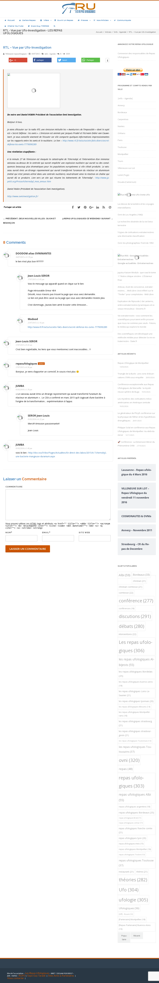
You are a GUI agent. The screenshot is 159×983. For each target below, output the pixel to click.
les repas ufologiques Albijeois (136, 662)
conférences (126, 608)
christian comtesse (130, 586)
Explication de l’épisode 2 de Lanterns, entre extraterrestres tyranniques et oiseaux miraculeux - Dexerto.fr (136, 305)
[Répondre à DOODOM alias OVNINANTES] (109, 254)
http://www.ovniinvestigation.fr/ (22, 196)
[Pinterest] (85, 207)
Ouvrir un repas (65, 20)
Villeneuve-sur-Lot (126, 168)
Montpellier (123, 154)
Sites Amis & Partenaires (61, 975)
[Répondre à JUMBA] (109, 386)
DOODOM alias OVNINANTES (33, 253)
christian (139, 580)
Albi (124, 575)
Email (45, 532)
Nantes (121, 126)
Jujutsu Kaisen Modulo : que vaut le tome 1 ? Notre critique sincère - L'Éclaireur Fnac (137, 276)
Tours (120, 161)
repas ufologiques (131, 782)
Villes (46, 20)
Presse (84, 20)
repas (126, 769)
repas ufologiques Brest (130, 818)
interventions (127, 634)
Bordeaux (122, 112)
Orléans (121, 133)
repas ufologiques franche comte (135, 830)
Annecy (121, 105)
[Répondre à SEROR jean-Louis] (109, 416)
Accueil (11, 20)
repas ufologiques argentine (134, 806)
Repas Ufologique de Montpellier (133, 363)
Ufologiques (129, 908)
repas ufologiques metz (131, 843)
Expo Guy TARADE (40, 26)
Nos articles (103, 20)
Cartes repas (29, 20)
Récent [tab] (137, 935)
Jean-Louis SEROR (39, 275)
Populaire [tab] (124, 937)
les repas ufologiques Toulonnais (135, 741)
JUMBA (20, 386)
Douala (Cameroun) (127, 182)
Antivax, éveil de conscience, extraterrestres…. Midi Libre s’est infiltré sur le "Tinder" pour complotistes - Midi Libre (136, 290)
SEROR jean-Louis (39, 415)
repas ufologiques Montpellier (135, 849)
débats (131, 626)
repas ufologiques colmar (131, 823)
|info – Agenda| (125, 98)
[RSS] (104, 207)
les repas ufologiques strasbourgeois (135, 733)
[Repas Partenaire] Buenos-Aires (135, 927)
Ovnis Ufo (145, 195)
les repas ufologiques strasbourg (135, 723)
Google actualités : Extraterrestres (135, 263)
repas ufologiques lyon (132, 838)
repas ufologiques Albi (135, 797)
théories (133, 880)
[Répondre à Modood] (109, 319)
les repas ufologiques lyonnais (136, 701)
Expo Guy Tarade (36, 975)
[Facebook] (73, 207)
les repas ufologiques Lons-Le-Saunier (134, 693)
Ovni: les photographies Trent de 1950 (135, 243)
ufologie (133, 900)
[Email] (110, 207)
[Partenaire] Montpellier (132, 919)
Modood (33, 319)
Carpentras (123, 119)
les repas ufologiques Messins (134, 706)
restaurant (126, 871)
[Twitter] (79, 207)
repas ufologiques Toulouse (136, 863)
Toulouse (122, 147)
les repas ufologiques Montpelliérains (134, 714)
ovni (129, 760)
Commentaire (14, 487)
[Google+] (91, 207)
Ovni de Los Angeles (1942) (130, 214)
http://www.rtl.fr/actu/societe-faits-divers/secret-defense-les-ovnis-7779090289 (67, 327)
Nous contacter (15, 978)
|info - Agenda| (50, 54)
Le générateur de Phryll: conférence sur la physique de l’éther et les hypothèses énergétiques (136, 417)
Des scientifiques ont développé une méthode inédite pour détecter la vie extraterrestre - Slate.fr (136, 337)
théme (142, 871)
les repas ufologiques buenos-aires (136, 683)
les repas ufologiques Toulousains (135, 749)
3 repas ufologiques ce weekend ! (87, 218)
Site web (84, 532)
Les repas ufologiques (135, 646)
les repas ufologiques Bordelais (135, 673)
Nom (8, 532)
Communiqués (124, 20)
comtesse (126, 592)
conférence (136, 601)
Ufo (129, 890)
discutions (135, 616)
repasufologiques (26, 363)
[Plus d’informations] (107, 60)
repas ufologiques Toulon (132, 854)
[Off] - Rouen (126, 914)
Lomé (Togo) (123, 175)
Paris (120, 140)
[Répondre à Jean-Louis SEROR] (109, 276)
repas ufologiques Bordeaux (136, 812)
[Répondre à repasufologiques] (109, 364)
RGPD (22, 975)
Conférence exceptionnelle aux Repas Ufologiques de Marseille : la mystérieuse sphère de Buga (136, 388)
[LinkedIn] (97, 207)
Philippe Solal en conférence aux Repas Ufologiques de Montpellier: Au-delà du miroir (136, 431)
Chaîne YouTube (15, 26)
